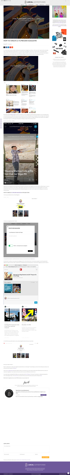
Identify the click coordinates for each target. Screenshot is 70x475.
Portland (58, 22)
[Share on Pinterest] (10, 47)
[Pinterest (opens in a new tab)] (3, 0)
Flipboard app (12, 114)
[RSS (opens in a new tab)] (10, 0)
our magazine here (10, 370)
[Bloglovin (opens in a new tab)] (8, 0)
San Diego (61, 22)
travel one (16, 375)
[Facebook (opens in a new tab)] (6, 0)
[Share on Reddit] (12, 47)
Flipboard (14, 368)
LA (65, 22)
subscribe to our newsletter (57, 25)
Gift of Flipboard (27, 374)
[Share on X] (4, 47)
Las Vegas (60, 21)
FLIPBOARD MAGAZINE (16, 192)
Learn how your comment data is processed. (23, 459)
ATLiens (64, 19)
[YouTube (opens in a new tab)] (4, 0)
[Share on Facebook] (6, 47)
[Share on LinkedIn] (8, 47)
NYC (56, 22)
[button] (5, 7)
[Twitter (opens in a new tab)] (7, 0)
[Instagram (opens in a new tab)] (1, 0)
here (33, 258)
